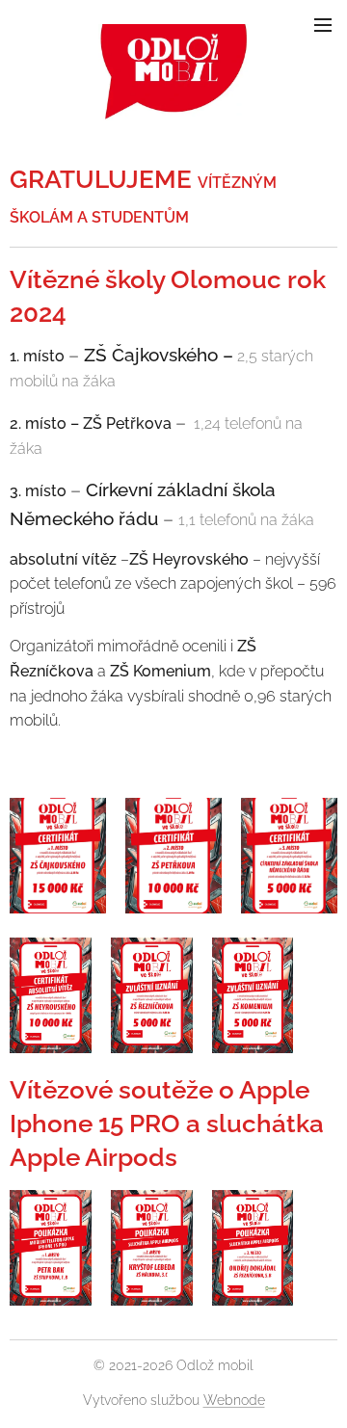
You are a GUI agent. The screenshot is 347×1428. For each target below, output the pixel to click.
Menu (323, 24)
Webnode (234, 1400)
